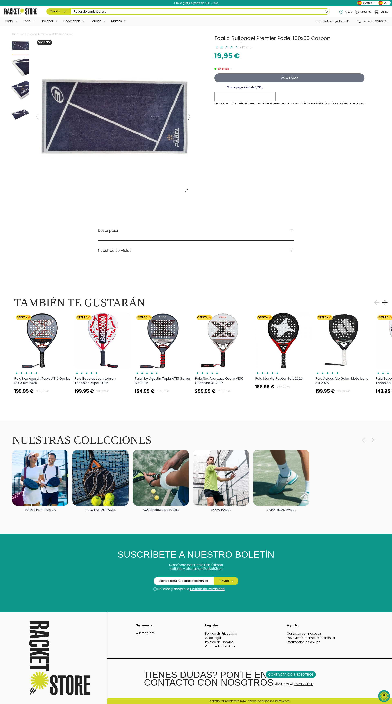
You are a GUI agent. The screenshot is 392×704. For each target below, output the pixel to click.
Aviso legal (213, 638)
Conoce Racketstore (220, 646)
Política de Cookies (219, 642)
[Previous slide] (37, 117)
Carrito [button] (384, 11)
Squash (95, 21)
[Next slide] (189, 117)
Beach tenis (71, 21)
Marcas (116, 21)
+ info (214, 3)
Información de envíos (303, 642)
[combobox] (188, 11)
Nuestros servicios (114, 250)
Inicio (15, 34)
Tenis (27, 21)
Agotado (289, 77)
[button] (376, 11)
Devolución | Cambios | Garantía (311, 638)
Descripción (108, 230)
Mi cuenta (366, 11)
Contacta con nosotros (304, 633)
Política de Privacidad (207, 588)
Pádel (9, 21)
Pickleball (47, 21)
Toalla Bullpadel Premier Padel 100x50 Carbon (47, 34)
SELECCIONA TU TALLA (42, 401)
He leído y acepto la (191, 588)
